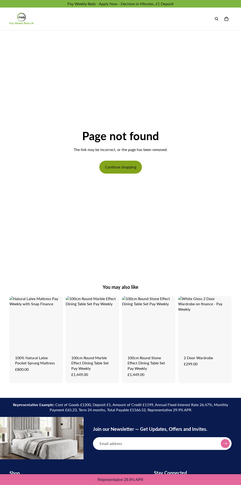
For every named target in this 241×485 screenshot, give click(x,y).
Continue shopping (120, 167)
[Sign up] (225, 443)
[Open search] (216, 19)
